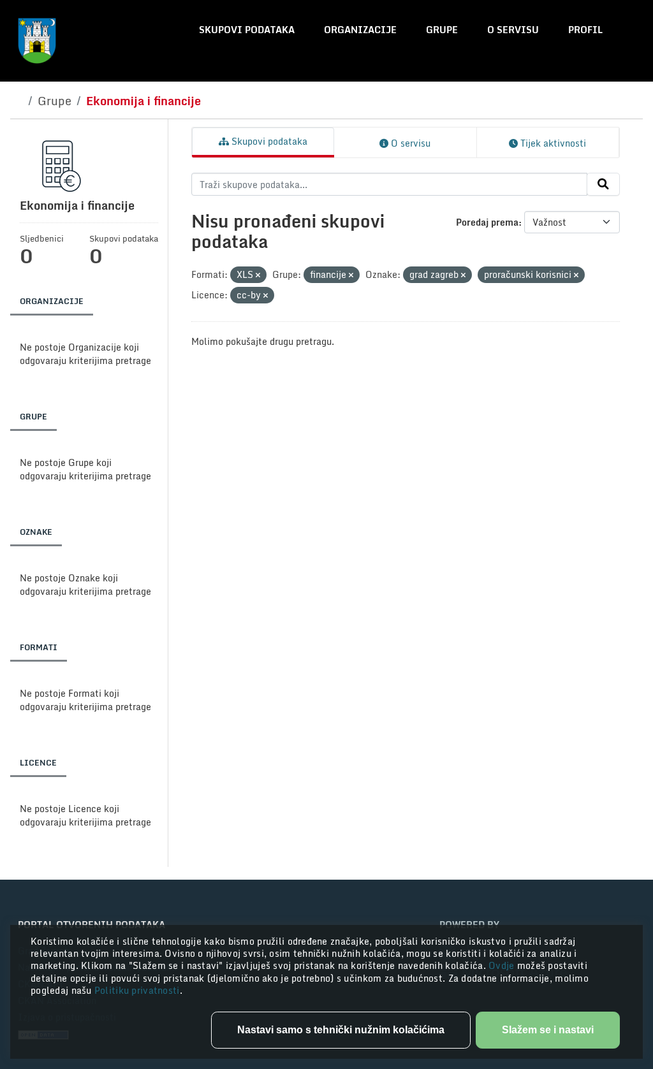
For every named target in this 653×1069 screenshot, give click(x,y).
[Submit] (603, 184)
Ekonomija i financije (143, 101)
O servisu (513, 29)
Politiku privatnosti (137, 990)
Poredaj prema (487, 222)
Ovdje (502, 965)
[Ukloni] (258, 275)
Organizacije (360, 29)
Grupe (442, 29)
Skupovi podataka (247, 29)
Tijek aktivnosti (552, 143)
